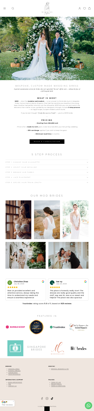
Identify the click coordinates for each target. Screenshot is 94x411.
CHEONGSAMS (13, 372)
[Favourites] (84, 8)
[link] (79, 8)
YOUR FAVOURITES (14, 374)
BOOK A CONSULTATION (47, 141)
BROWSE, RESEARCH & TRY (60, 369)
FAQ (9, 384)
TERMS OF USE (56, 382)
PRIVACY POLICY (56, 384)
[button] (4, 8)
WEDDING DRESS (13, 369)
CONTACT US (12, 386)
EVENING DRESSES (14, 370)
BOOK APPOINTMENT (15, 382)
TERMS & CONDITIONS (58, 386)
